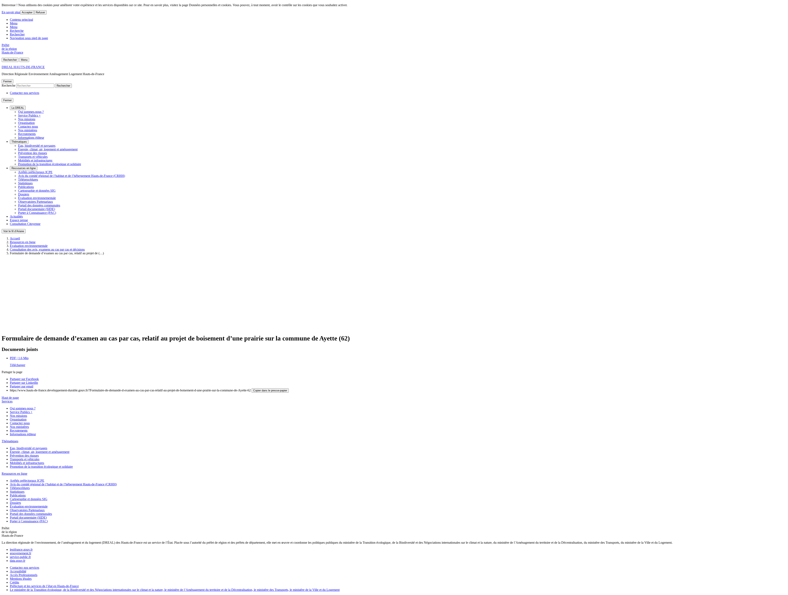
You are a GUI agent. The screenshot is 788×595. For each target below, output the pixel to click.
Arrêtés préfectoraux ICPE (35, 172)
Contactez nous (28, 126)
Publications (26, 187)
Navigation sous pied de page (29, 38)
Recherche (17, 30)
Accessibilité (18, 571)
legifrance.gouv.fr (21, 549)
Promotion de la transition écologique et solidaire (49, 164)
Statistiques (25, 183)
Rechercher (17, 34)
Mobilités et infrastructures (35, 160)
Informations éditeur (31, 137)
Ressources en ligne (23, 168)
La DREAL (17, 107)
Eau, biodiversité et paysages (36, 145)
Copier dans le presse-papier (270, 390)
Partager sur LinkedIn (24, 382)
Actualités (16, 216)
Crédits (14, 582)
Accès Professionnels (23, 575)
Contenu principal (21, 19)
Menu (13, 23)
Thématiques (19, 141)
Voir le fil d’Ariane (13, 231)
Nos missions (26, 119)
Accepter (27, 12)
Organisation (26, 123)
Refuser (40, 12)
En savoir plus (11, 12)
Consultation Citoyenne (25, 224)
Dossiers (23, 194)
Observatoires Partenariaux (35, 201)
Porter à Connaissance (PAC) (37, 212)
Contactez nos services (24, 93)
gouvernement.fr (20, 553)
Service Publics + (29, 115)
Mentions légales (21, 578)
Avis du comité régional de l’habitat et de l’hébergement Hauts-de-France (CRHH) (71, 176)
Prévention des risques (32, 153)
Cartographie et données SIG (37, 190)
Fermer (7, 81)
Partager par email (21, 386)
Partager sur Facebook (24, 379)
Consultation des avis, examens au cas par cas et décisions (47, 249)
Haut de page (10, 397)
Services (7, 401)
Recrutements (27, 134)
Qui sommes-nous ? (31, 111)
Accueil (15, 238)
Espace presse (19, 220)
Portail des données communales (39, 205)
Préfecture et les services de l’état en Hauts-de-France (44, 586)
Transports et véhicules (33, 156)
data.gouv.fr (17, 560)
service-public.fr (20, 557)
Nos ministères (27, 130)
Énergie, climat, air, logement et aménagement (48, 149)
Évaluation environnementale (37, 198)
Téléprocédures (28, 179)
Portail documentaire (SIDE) (36, 209)
